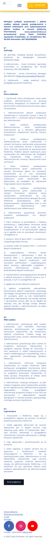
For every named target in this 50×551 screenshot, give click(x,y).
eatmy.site (27, 532)
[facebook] (9, 526)
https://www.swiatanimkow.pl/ (30, 76)
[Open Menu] (19, 5)
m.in (15, 430)
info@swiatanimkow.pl (14, 309)
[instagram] (21, 526)
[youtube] (32, 526)
